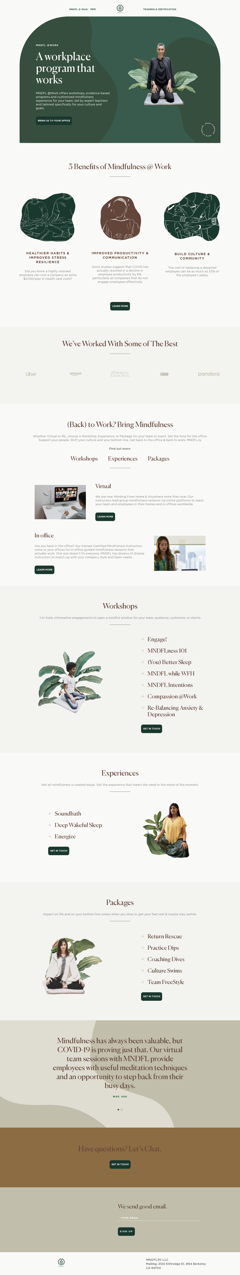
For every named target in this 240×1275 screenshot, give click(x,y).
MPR (92, 9)
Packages (158, 459)
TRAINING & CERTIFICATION (160, 9)
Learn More (105, 517)
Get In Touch (151, 729)
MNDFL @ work (78, 9)
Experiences (123, 459)
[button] (118, 1109)
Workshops (84, 459)
